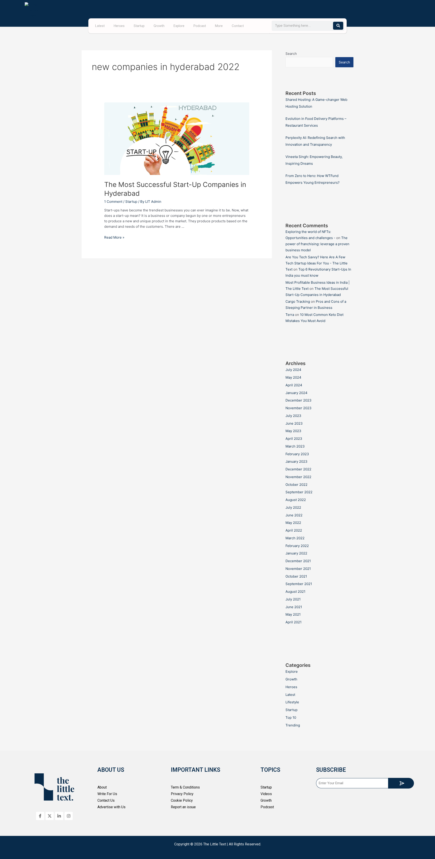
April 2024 (293, 385)
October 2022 (296, 484)
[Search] (338, 26)
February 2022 (297, 546)
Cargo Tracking (297, 301)
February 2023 (297, 454)
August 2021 (295, 591)
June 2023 (294, 423)
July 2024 (293, 370)
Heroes (119, 26)
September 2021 (298, 584)
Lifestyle (292, 702)
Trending (292, 725)
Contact (238, 26)
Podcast (199, 26)
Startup (139, 26)
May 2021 (293, 614)
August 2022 (295, 500)
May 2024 (293, 377)
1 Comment (113, 201)
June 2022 (293, 515)
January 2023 (296, 461)
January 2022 (296, 553)
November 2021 (298, 568)
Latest (100, 26)
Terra (289, 314)
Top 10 (290, 717)
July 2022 (293, 507)
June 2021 (293, 607)
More (219, 26)
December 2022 (298, 469)
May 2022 (293, 522)
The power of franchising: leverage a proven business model (317, 244)
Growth (159, 26)
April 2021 (293, 622)
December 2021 (298, 561)
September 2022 (298, 492)
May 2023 (293, 431)
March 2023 (295, 446)
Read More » (114, 237)
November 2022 (298, 477)
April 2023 (293, 438)
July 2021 (293, 599)
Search (291, 53)
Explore (179, 26)
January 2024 (296, 393)
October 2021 (296, 576)
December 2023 (298, 400)
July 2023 (293, 416)
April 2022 (293, 530)
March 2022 (294, 538)
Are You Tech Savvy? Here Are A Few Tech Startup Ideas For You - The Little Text (316, 263)
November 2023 (298, 408)
